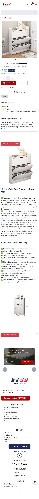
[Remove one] (3, 78)
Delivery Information (11, 408)
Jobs (5, 442)
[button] (3, 39)
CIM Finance (19, 473)
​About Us (7, 433)
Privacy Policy (21, 390)
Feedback (7, 410)
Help (5, 421)
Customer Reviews (10, 412)
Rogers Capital (19, 476)
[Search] (35, 12)
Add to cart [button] (9, 83)
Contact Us (8, 435)
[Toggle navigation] (36, 4)
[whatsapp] (19, 492)
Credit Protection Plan (11, 419)
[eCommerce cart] (27, 4)
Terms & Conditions (7, 390)
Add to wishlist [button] (9, 87)
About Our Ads (9, 439)
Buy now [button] (22, 83)
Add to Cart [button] (27, 362)
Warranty (7, 414)
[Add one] (12, 78)
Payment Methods (10, 416)
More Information (7, 102)
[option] (19, 357)
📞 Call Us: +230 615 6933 (19, 446)
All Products (7, 18)
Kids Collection (9, 484)
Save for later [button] (20, 92)
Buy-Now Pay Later (10, 486)
